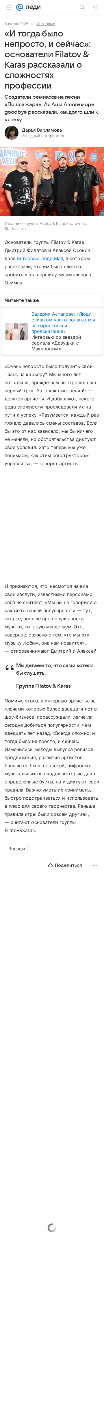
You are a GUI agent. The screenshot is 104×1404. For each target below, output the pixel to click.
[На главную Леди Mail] (31, 7)
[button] (52, 182)
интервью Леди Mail (40, 258)
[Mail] (19, 7)
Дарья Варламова (42, 130)
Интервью (45, 23)
